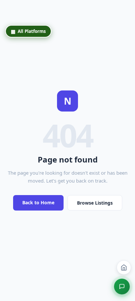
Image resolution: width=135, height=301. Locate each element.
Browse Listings (95, 203)
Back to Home (38, 202)
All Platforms (28, 31)
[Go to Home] (124, 267)
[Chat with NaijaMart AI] (122, 286)
